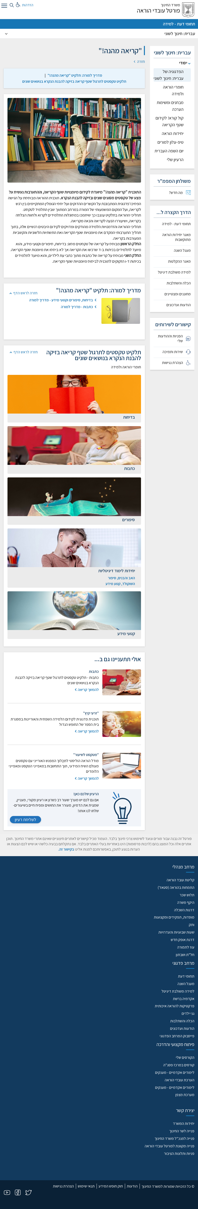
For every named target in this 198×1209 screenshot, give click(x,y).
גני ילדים (188, 1013)
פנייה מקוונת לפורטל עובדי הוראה (169, 1146)
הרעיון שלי (175, 159)
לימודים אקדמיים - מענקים (174, 1072)
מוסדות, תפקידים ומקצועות (174, 917)
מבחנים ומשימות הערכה (170, 106)
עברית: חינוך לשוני (179, 33)
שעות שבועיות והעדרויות (176, 932)
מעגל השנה (182, 250)
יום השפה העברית (169, 151)
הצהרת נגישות (63, 1186)
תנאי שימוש (86, 1186)
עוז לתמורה (185, 947)
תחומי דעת (186, 976)
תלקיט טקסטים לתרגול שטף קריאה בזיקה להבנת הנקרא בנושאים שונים (74, 81)
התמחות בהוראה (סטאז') (176, 887)
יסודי (183, 63)
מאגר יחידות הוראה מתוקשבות (176, 237)
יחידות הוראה (173, 133)
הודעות (132, 1186)
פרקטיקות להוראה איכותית (174, 1006)
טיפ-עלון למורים (170, 142)
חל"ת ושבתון (185, 954)
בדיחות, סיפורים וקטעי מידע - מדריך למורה (61, 300)
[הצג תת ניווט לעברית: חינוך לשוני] (6, 33)
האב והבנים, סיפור (121, 577)
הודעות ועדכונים (178, 305)
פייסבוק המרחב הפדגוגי (177, 1035)
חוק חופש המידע (111, 1186)
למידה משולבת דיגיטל (174, 272)
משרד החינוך (170, 4)
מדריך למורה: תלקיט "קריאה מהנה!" (75, 75)
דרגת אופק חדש (182, 939)
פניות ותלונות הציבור (179, 1153)
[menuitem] (172, 192)
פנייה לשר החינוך (181, 1131)
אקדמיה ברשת (183, 998)
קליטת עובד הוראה (180, 880)
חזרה (140, 61)
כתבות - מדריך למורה (77, 306)
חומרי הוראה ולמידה (173, 90)
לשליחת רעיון (25, 819)
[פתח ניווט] (3, 6)
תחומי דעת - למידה (179, 24)
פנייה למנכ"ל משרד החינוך (174, 1138)
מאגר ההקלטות (179, 261)
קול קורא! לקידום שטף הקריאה (170, 121)
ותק (191, 924)
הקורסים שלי (185, 1057)
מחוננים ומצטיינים (177, 294)
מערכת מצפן (184, 1094)
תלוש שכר (187, 894)
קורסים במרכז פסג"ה (178, 1065)
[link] (75, 75)
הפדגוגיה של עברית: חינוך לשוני (169, 75)
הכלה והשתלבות (179, 283)
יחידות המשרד (183, 1123)
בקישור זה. (66, 849)
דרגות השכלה (184, 909)
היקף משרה (185, 902)
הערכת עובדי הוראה (179, 1080)
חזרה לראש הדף (25, 293)
